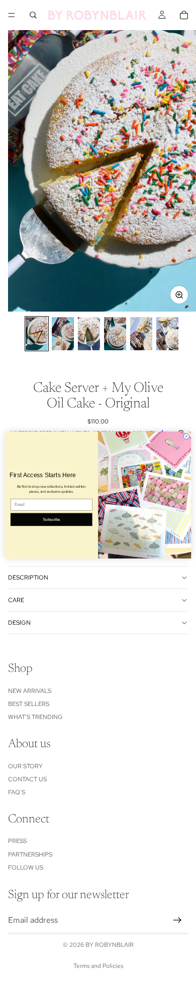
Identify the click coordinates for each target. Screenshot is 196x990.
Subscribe (51, 519)
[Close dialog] (186, 436)
